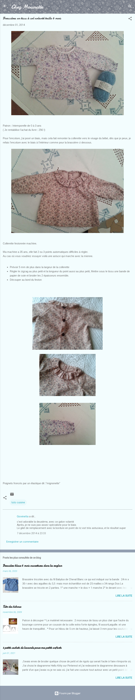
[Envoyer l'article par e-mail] (12, 495)
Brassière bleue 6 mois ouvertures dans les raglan (32, 565)
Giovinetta (22, 516)
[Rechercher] (130, 7)
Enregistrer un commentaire (22, 541)
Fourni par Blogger (70, 693)
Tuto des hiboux (12, 606)
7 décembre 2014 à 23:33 (31, 533)
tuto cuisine (18, 502)
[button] (130, 19)
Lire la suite (124, 595)
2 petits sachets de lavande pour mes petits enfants (32, 647)
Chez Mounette (27, 7)
